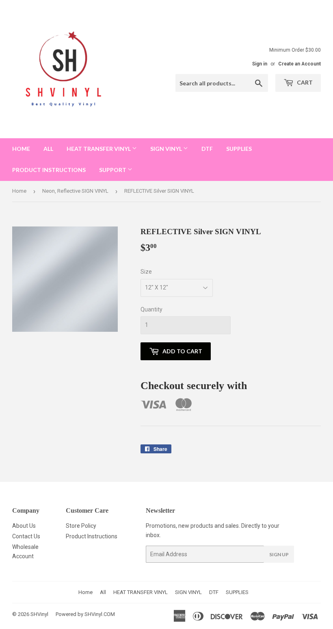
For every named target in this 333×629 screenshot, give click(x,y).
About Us (24, 525)
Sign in (259, 64)
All (48, 148)
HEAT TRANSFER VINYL (99, 148)
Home (21, 148)
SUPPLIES (239, 148)
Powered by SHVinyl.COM (85, 614)
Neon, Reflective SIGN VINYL (75, 191)
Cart (304, 82)
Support (113, 169)
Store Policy (81, 525)
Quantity (151, 309)
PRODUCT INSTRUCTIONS (49, 169)
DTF (207, 148)
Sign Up (279, 554)
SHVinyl (39, 614)
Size (146, 271)
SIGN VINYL (166, 148)
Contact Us (26, 536)
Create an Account (299, 64)
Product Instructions (91, 536)
